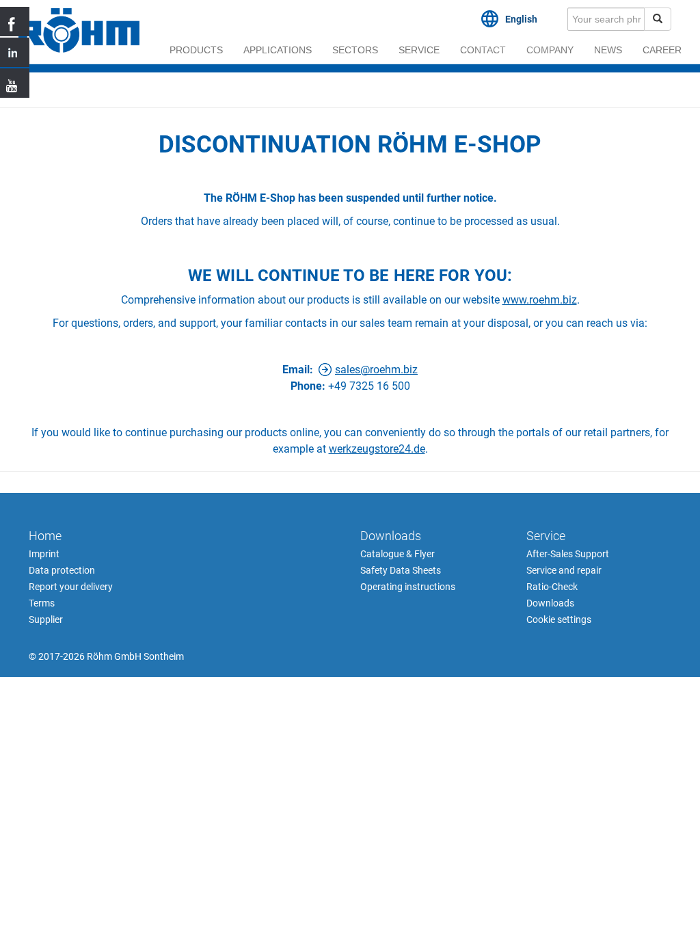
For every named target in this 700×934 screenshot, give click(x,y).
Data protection (62, 570)
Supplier (46, 619)
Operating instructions (407, 586)
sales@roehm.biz (376, 369)
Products (196, 49)
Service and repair (564, 570)
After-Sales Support (567, 553)
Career (662, 49)
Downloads (390, 536)
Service (419, 49)
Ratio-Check (552, 586)
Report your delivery (71, 586)
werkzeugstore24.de (377, 448)
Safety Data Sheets (400, 570)
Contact (483, 49)
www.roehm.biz (539, 299)
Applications (277, 49)
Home (45, 536)
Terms (42, 603)
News (608, 49)
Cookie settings (558, 619)
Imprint (44, 553)
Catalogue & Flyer (397, 553)
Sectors (355, 49)
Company (550, 49)
